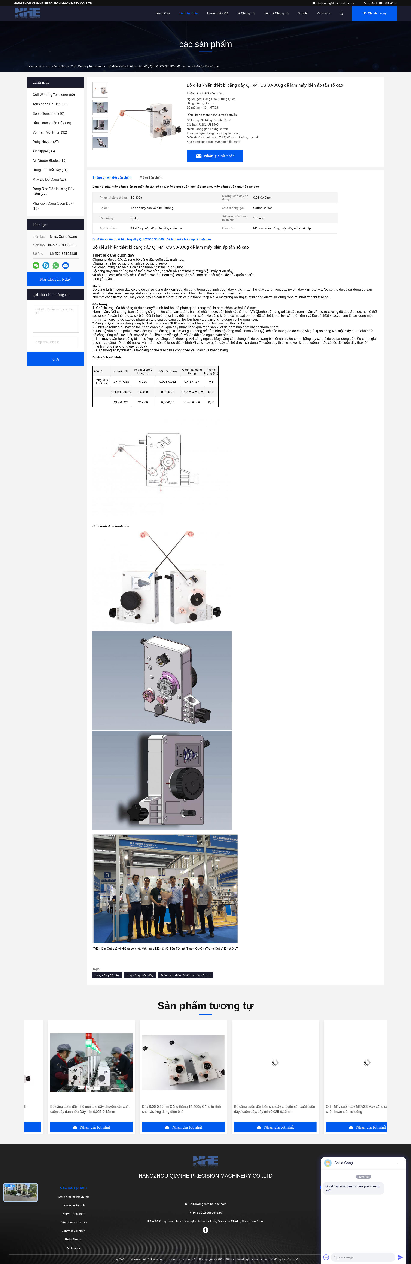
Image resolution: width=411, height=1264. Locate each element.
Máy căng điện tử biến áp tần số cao (185, 975)
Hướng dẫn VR (217, 13)
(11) (50, 170)
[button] (32, 1072)
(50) (50, 104)
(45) (52, 123)
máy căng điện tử (107, 975)
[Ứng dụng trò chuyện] (46, 265)
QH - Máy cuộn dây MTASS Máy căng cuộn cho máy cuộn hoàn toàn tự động (342, 1109)
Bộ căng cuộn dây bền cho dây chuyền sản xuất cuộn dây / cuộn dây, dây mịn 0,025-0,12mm (250, 1109)
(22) (53, 191)
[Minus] (400, 1163)
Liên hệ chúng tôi (276, 13)
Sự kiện (303, 13)
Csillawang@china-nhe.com (335, 3)
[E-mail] (65, 265)
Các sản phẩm (188, 13)
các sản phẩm (56, 66)
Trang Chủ (162, 13)
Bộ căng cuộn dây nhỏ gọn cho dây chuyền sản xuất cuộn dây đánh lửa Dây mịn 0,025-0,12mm (66, 1109)
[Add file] (326, 1257)
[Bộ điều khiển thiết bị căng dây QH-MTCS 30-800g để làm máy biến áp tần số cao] (146, 118)
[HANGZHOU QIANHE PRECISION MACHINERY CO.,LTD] (27, 13)
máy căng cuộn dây (140, 975)
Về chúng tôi (246, 13)
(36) (44, 151)
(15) (52, 206)
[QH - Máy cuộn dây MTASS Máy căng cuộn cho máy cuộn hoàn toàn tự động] (343, 1062)
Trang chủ (34, 66)
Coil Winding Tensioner (86, 66)
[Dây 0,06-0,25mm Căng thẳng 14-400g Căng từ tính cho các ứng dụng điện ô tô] (159, 1062)
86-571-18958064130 (382, 3)
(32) (50, 132)
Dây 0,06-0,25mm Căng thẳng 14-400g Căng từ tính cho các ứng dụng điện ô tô (157, 1109)
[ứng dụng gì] (55, 265)
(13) (49, 179)
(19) (49, 160)
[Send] (400, 1257)
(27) (46, 142)
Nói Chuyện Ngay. (375, 13)
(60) (54, 95)
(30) (48, 113)
